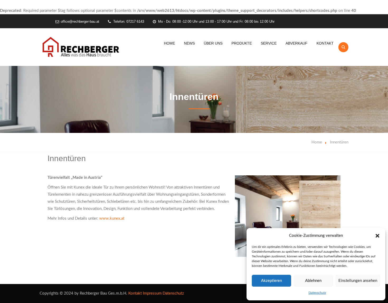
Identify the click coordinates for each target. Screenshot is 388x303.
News (189, 43)
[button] (377, 235)
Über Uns (213, 43)
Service (269, 43)
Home (169, 43)
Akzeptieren (271, 281)
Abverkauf (296, 43)
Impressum (152, 293)
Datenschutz (317, 292)
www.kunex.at (111, 218)
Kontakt (325, 43)
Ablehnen (313, 281)
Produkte (241, 43)
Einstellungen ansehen (357, 281)
